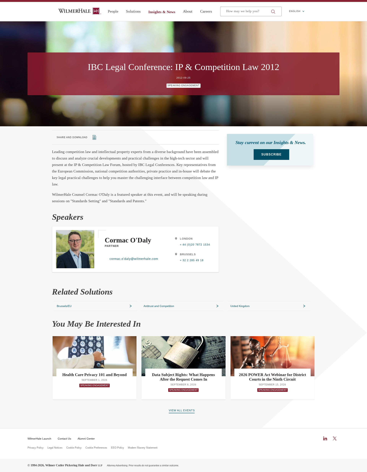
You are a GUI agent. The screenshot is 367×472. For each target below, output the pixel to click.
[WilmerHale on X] (335, 438)
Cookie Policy (74, 447)
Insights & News (161, 12)
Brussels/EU (64, 306)
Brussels (188, 254)
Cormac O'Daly (128, 240)
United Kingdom (240, 306)
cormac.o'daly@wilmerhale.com (132, 258)
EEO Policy (117, 447)
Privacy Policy (36, 447)
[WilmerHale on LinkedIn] (325, 438)
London (186, 238)
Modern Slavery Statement (143, 447)
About (187, 11)
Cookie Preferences (96, 447)
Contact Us (64, 438)
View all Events (182, 410)
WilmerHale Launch (39, 438)
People (113, 11)
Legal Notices (55, 447)
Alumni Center (86, 438)
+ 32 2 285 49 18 (192, 260)
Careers (206, 11)
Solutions (133, 11)
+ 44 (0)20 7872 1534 (195, 244)
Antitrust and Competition (159, 306)
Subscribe (271, 154)
